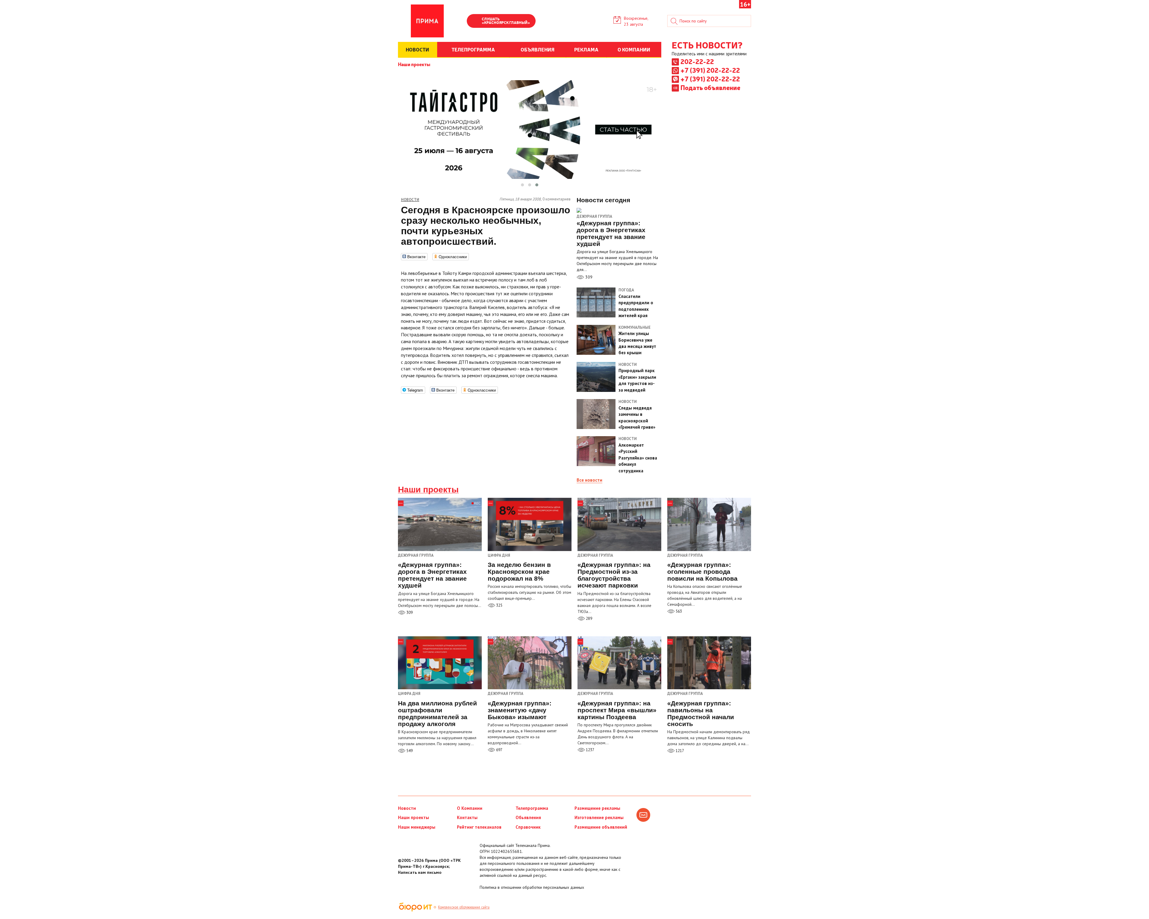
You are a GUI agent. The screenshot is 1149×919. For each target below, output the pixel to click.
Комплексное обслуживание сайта (464, 907)
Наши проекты (414, 64)
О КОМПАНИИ (634, 49)
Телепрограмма (532, 808)
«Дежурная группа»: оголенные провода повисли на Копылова (702, 571)
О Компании (469, 808)
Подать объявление (710, 87)
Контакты (467, 817)
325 (498, 605)
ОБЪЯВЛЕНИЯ (537, 49)
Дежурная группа (594, 216)
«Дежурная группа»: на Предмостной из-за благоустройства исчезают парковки (614, 575)
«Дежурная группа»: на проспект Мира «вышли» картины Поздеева (616, 710)
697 (498, 749)
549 (409, 750)
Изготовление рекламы (599, 817)
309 (588, 277)
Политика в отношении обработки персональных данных (532, 887)
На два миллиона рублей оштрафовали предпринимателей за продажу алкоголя (437, 713)
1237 (589, 749)
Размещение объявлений (600, 827)
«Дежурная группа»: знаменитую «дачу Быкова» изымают (519, 710)
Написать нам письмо (419, 872)
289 (588, 618)
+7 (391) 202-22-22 (710, 70)
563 (678, 611)
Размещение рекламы (597, 808)
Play (474, 22)
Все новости (589, 480)
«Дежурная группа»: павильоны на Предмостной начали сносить (700, 713)
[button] (522, 185)
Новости (407, 808)
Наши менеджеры (416, 827)
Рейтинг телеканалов (479, 827)
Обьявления (528, 817)
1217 (679, 750)
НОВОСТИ (417, 49)
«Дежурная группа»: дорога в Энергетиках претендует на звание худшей (432, 575)
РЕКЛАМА (586, 49)
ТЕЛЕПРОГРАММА (473, 49)
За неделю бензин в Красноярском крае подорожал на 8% (519, 571)
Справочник (528, 827)
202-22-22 (697, 61)
